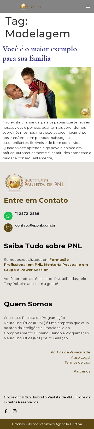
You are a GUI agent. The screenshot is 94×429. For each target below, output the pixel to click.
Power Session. (35, 270)
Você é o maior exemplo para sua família (40, 53)
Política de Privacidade (70, 352)
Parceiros (82, 371)
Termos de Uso (77, 362)
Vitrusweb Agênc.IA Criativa (60, 424)
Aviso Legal (80, 357)
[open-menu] (86, 6)
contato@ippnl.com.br (35, 225)
